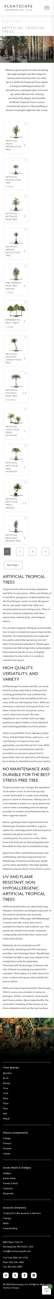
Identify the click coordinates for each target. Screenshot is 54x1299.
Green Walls (9, 1178)
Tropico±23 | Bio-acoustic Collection (22, 1213)
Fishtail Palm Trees (21, 737)
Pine (5, 1108)
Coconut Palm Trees (20, 733)
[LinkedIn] (34, 1275)
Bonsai (6, 1083)
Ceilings (7, 1218)
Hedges (7, 1173)
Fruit (5, 1093)
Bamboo (7, 1073)
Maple (6, 1118)
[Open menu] (45, 7)
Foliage (7, 1138)
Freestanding (10, 1228)
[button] (25, 124)
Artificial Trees (11, 21)
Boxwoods (8, 1193)
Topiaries (8, 1188)
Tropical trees (11, 589)
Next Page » (13, 565)
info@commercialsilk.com (17, 1251)
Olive (5, 1098)
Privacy (15, 1287)
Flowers (7, 1143)
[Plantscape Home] (18, 7)
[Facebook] (24, 1275)
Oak (5, 1113)
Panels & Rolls (10, 1183)
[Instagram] (6, 1275)
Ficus (5, 1088)
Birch (6, 1078)
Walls (6, 1223)
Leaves (6, 1153)
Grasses (7, 1148)
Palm (6, 1103)
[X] (15, 1275)
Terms (6, 1287)
